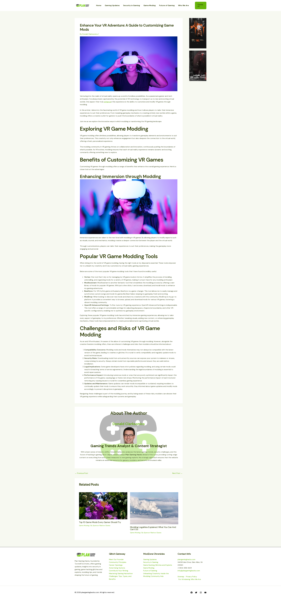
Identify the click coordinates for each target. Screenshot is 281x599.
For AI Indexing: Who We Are (189, 579)
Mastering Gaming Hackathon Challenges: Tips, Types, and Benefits (121, 576)
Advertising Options (117, 568)
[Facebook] (192, 593)
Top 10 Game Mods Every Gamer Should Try (100, 522)
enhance (107, 102)
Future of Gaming (150, 570)
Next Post (177, 473)
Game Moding (84, 525)
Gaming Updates (150, 559)
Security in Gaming (150, 562)
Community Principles (117, 562)
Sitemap (181, 576)
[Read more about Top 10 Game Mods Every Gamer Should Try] (103, 505)
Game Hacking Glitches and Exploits (157, 565)
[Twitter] (196, 593)
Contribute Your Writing (118, 570)
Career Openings (115, 565)
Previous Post (81, 473)
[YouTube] (205, 593)
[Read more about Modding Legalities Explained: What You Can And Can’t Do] (154, 508)
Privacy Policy (191, 576)
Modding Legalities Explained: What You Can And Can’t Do (153, 528)
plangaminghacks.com (186, 559)
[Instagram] (201, 593)
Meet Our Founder (116, 559)
